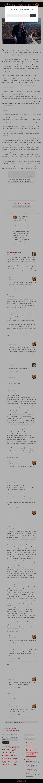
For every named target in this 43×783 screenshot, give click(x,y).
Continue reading (21, 18)
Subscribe (33, 15)
